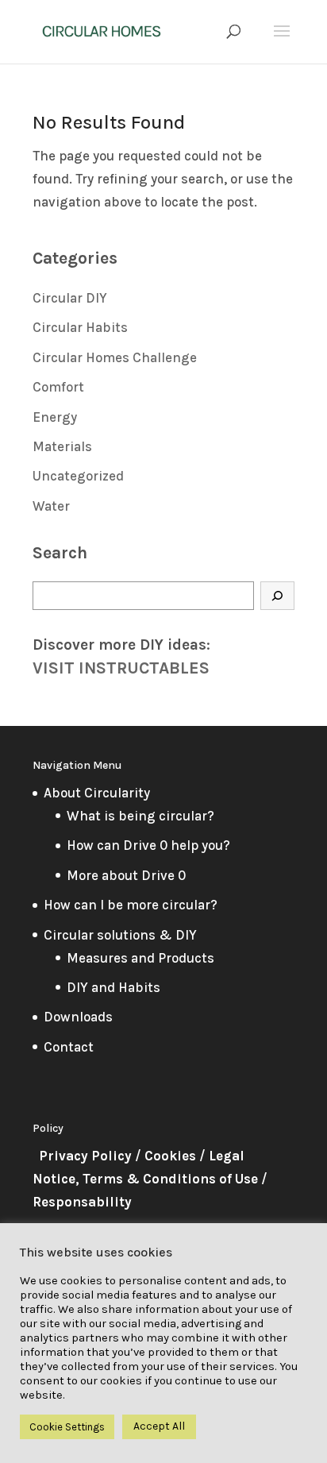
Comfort (58, 387)
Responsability (82, 1202)
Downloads (78, 1017)
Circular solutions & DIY (120, 935)
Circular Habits (80, 327)
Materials (62, 446)
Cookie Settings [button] (67, 1427)
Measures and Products (140, 958)
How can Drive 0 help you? (148, 845)
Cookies (170, 1156)
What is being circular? (140, 816)
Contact (69, 1047)
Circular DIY (70, 298)
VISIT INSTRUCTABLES (121, 667)
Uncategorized (78, 476)
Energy (55, 417)
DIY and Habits (113, 987)
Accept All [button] (159, 1426)
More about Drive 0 (126, 875)
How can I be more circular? (130, 905)
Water (51, 506)
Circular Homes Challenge (115, 357)
